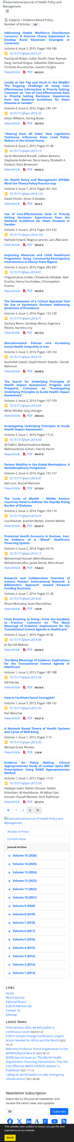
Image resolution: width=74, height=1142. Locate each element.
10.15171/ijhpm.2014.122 (26, 194)
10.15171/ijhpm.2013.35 (25, 708)
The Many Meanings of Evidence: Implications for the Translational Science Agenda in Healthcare (37, 663)
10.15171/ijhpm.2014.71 (25, 318)
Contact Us (13, 1010)
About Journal (15, 997)
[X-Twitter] (19, 1122)
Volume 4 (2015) (24, 948)
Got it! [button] (10, 1137)
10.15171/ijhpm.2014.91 (25, 272)
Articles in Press (18, 832)
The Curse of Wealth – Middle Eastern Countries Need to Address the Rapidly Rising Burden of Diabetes (37, 502)
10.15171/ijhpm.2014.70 (25, 357)
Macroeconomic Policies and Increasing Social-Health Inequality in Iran (37, 344)
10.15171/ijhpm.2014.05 (25, 599)
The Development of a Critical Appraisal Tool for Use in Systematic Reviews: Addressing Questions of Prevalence (37, 304)
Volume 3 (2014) (24, 956)
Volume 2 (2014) (24, 964)
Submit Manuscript (19, 1006)
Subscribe (59, 1111)
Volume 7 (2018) (24, 923)
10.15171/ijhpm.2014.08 (25, 640)
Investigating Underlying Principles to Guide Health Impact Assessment (37, 427)
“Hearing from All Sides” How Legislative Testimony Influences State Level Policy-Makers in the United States (37, 137)
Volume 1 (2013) (24, 973)
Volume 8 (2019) (24, 914)
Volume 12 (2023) (25, 881)
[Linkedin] (28, 1122)
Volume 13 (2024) (25, 872)
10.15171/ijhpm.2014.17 (25, 553)
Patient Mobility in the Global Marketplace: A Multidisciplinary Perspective (37, 466)
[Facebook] (10, 1122)
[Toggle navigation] (36, 11)
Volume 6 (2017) (24, 931)
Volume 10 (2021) (25, 897)
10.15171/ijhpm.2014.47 (25, 478)
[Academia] (37, 1122)
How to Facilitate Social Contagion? (29, 698)
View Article (12, 72)
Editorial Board (16, 1002)
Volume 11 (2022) (25, 889)
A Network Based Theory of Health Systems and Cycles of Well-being (37, 730)
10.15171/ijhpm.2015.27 (25, 53)
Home (10, 993)
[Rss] (64, 1122)
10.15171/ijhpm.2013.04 (25, 783)
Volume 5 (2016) (24, 939)
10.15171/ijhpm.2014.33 (25, 516)
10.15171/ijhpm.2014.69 (25, 406)
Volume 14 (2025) (25, 864)
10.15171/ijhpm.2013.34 (25, 677)
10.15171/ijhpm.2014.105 (26, 235)
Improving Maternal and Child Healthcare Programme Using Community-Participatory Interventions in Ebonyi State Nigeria (37, 258)
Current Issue (16, 839)
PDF (34, 72)
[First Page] (8, 810)
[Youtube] (54, 1122)
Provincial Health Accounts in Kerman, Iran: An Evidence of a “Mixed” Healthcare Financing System (37, 539)
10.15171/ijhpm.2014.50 (25, 440)
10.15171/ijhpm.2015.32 (25, 113)
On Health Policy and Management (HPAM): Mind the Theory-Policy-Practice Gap (37, 181)
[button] (36, 1130)
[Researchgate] (45, 1122)
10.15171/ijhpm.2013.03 (25, 742)
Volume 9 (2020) (24, 906)
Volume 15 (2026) (25, 855)
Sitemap (11, 1015)
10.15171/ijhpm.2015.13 (25, 151)
